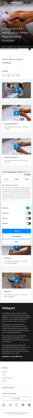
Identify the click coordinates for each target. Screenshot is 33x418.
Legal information (8, 387)
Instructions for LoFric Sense (9, 49)
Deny (16, 242)
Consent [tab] (5, 179)
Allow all (16, 231)
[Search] (27, 3)
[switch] (28, 213)
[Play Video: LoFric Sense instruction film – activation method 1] (16, 113)
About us (5, 368)
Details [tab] (16, 179)
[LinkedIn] (8, 75)
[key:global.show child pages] (29, 49)
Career (4, 375)
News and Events (7, 378)
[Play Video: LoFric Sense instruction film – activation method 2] (16, 146)
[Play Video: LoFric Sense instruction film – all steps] (16, 90)
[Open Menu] (3, 2)
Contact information (9, 393)
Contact (4, 381)
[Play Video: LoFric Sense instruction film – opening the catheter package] (16, 247)
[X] (13, 75)
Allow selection (16, 236)
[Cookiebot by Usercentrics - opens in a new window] (23, 175)
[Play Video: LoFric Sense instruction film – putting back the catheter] (16, 280)
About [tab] (27, 179)
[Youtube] (23, 405)
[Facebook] (3, 75)
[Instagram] (29, 405)
